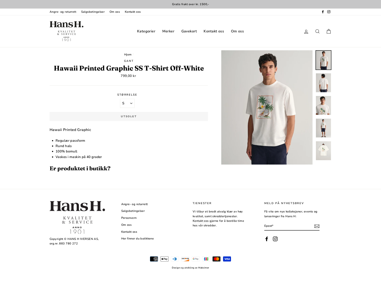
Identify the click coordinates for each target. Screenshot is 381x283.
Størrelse (127, 95)
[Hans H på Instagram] (275, 238)
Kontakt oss (133, 12)
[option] (190, 4)
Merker (168, 31)
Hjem (128, 54)
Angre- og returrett (63, 12)
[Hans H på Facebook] (266, 238)
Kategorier (146, 31)
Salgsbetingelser (93, 12)
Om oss (115, 12)
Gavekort (189, 31)
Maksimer (203, 267)
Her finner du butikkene (137, 238)
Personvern (129, 218)
